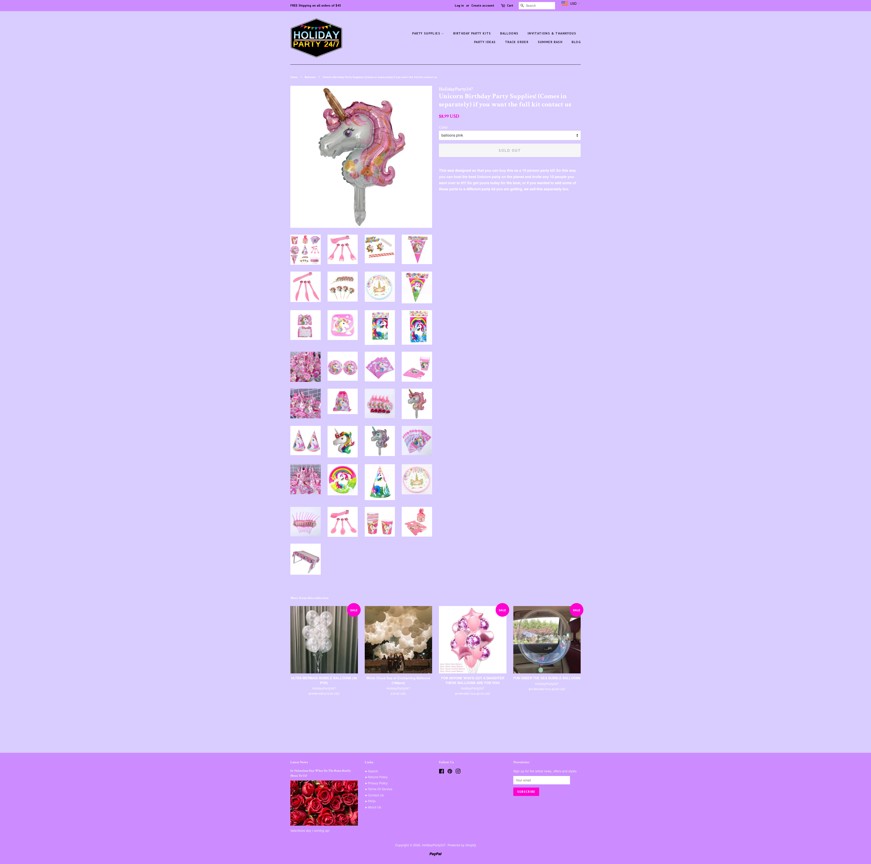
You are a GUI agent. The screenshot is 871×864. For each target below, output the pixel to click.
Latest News (299, 762)
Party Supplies (426, 33)
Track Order (516, 42)
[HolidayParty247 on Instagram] (457, 772)
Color (443, 127)
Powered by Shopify (462, 845)
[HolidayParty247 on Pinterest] (449, 772)
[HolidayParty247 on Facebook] (441, 772)
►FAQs (370, 801)
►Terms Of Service (378, 789)
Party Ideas (485, 42)
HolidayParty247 (434, 845)
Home (294, 77)
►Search (371, 771)
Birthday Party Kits (472, 33)
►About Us (373, 807)
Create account (482, 5)
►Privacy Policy (376, 783)
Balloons (509, 33)
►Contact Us (374, 795)
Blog (576, 42)
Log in (459, 5)
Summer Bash (550, 42)
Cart (510, 5)
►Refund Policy (376, 777)
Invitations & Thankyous (552, 33)
